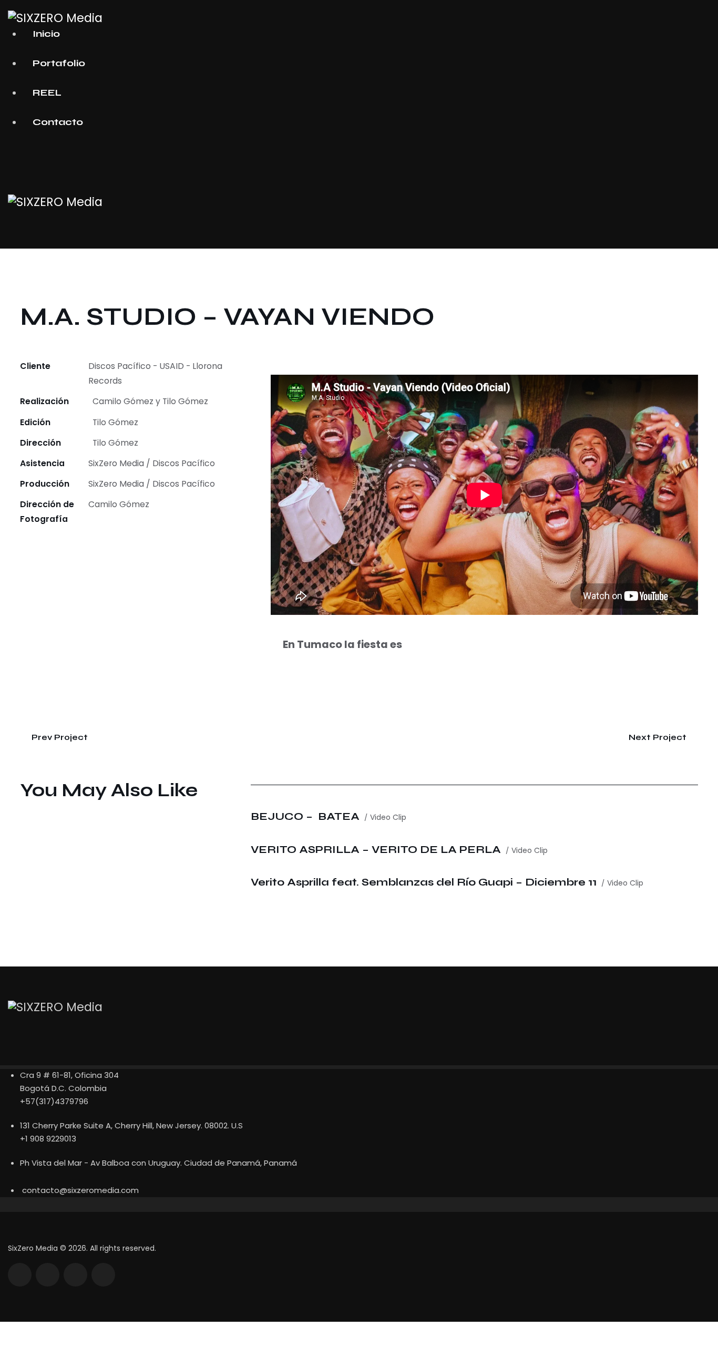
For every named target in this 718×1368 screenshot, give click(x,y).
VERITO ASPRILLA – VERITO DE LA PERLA (376, 850)
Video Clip (388, 817)
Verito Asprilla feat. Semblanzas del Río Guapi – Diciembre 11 (424, 882)
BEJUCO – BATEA (305, 816)
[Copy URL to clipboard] (98, 548)
